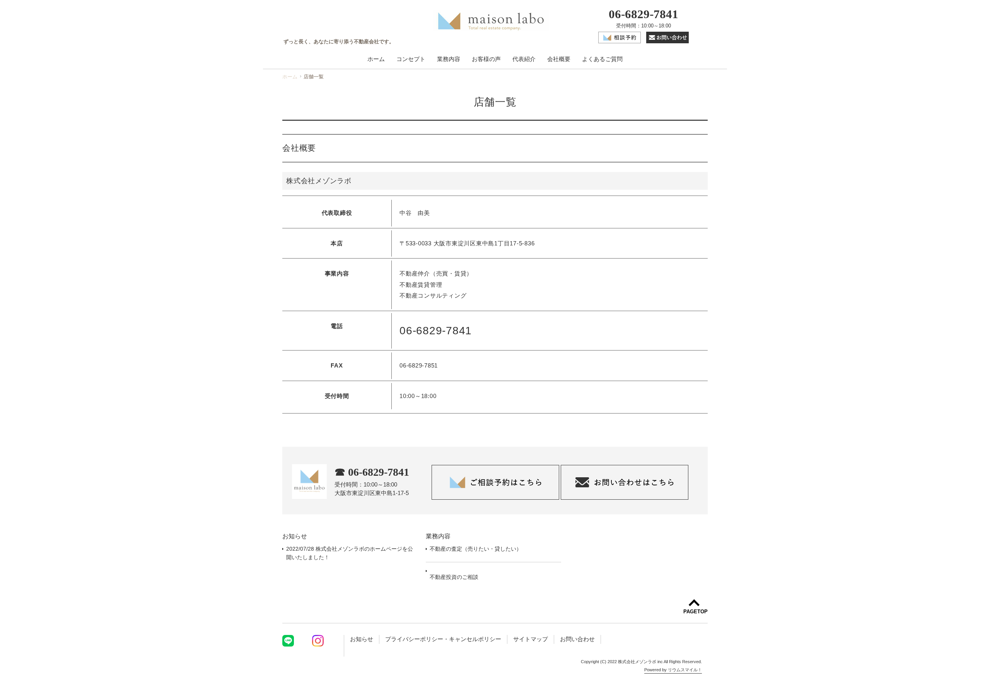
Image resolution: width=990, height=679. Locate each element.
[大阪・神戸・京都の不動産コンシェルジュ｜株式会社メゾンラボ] (491, 22)
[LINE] (288, 642)
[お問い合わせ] (667, 41)
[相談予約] (620, 41)
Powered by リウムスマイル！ (673, 669)
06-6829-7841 (643, 14)
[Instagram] (318, 642)
